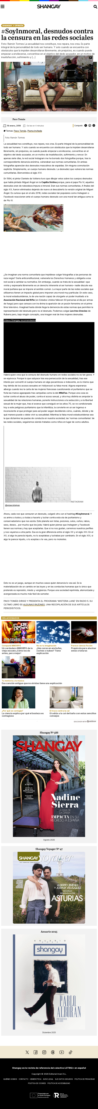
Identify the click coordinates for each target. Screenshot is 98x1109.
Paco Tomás (19, 119)
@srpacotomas (12, 505)
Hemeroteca (35, 1079)
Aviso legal (48, 1079)
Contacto (23, 1079)
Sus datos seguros (64, 1079)
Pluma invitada (34, 130)
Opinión (19, 25)
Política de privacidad (85, 1079)
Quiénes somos (10, 1079)
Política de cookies (37, 1083)
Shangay (7, 25)
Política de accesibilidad (59, 1083)
